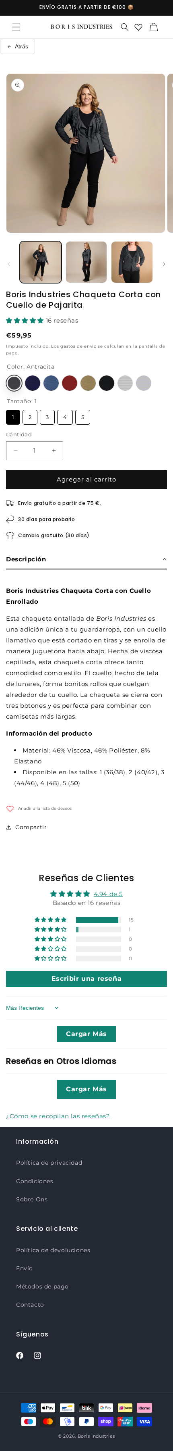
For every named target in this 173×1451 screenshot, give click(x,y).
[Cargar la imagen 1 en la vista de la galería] (41, 262)
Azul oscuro (33, 383)
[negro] (107, 383)
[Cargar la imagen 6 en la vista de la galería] (132, 262)
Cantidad (19, 434)
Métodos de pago (42, 1286)
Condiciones (35, 1181)
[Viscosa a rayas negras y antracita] (125, 383)
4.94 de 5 (108, 894)
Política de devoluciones (53, 1250)
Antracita (14, 383)
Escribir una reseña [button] (86, 978)
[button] (16, 27)
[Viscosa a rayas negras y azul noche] (144, 383)
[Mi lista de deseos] (138, 27)
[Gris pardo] (88, 383)
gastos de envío (78, 346)
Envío (24, 1268)
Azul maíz (51, 383)
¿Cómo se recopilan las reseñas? (58, 1116)
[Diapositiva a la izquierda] (9, 264)
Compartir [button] (31, 827)
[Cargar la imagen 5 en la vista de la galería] (86, 262)
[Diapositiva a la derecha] (164, 264)
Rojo (70, 383)
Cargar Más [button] (86, 1034)
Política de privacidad (49, 1162)
